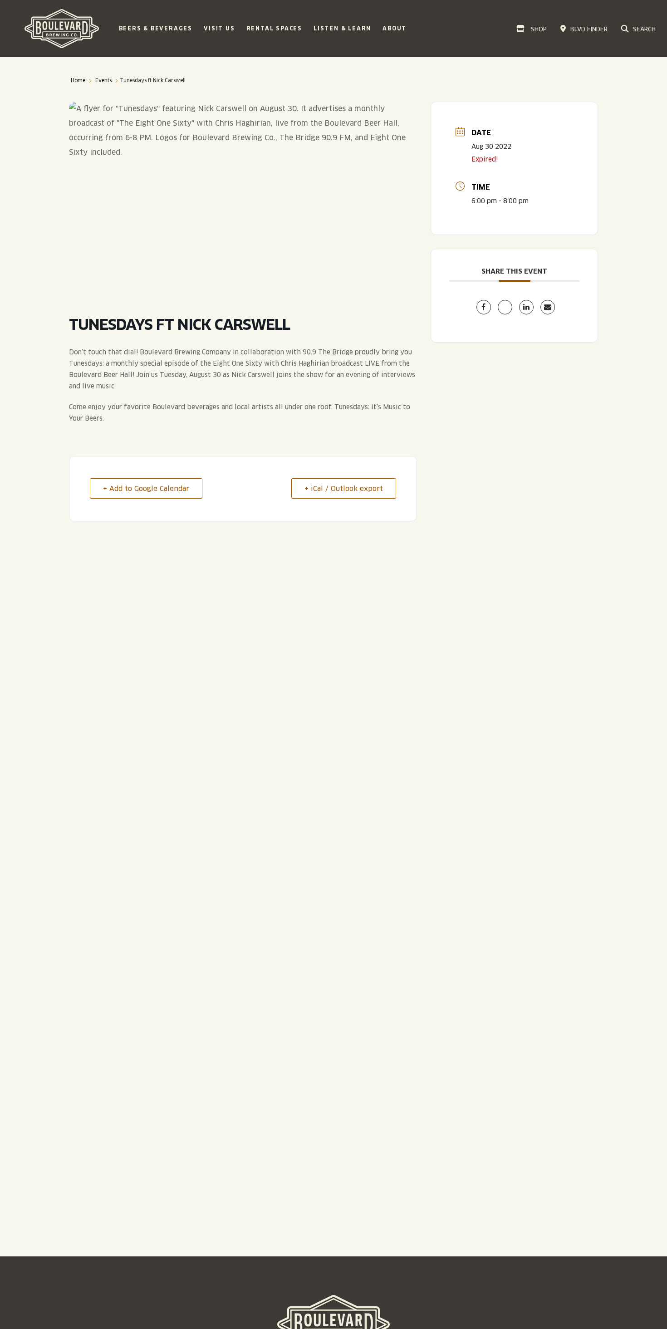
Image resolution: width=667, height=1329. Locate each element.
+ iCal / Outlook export (343, 488)
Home (78, 80)
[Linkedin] (526, 307)
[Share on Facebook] (483, 307)
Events (103, 80)
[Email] (547, 307)
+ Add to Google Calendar (146, 488)
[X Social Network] (505, 307)
